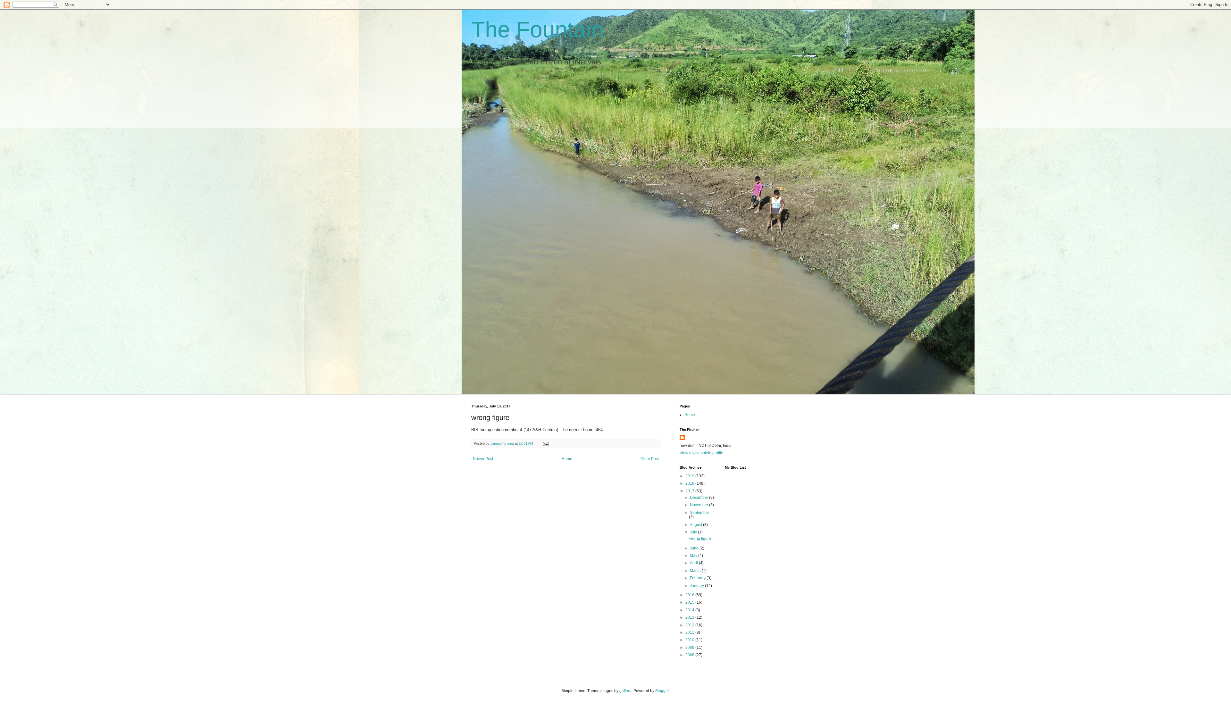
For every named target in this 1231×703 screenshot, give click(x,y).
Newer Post (483, 458)
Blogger (662, 691)
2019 (690, 476)
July (694, 532)
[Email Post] (545, 443)
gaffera (625, 691)
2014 (690, 610)
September (699, 512)
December (699, 497)
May (694, 555)
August (696, 525)
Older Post (650, 458)
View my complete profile (701, 453)
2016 (690, 595)
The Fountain (537, 29)
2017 (690, 491)
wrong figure (700, 538)
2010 (690, 640)
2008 (690, 655)
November (699, 505)
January (697, 585)
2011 (690, 632)
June (694, 548)
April (694, 563)
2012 (690, 625)
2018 (690, 483)
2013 (690, 617)
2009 (690, 647)
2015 (690, 602)
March (696, 570)
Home (567, 458)
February (698, 578)
